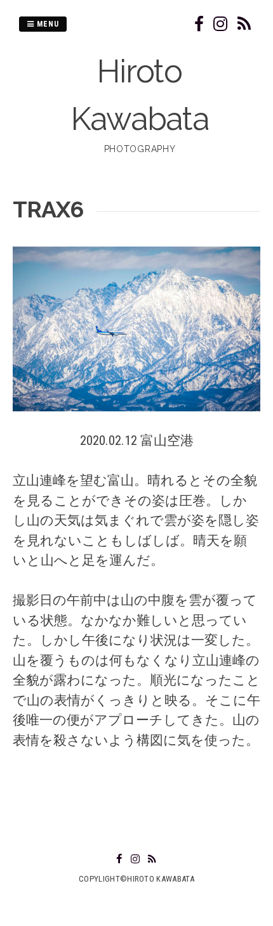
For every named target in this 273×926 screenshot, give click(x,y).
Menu (46, 24)
